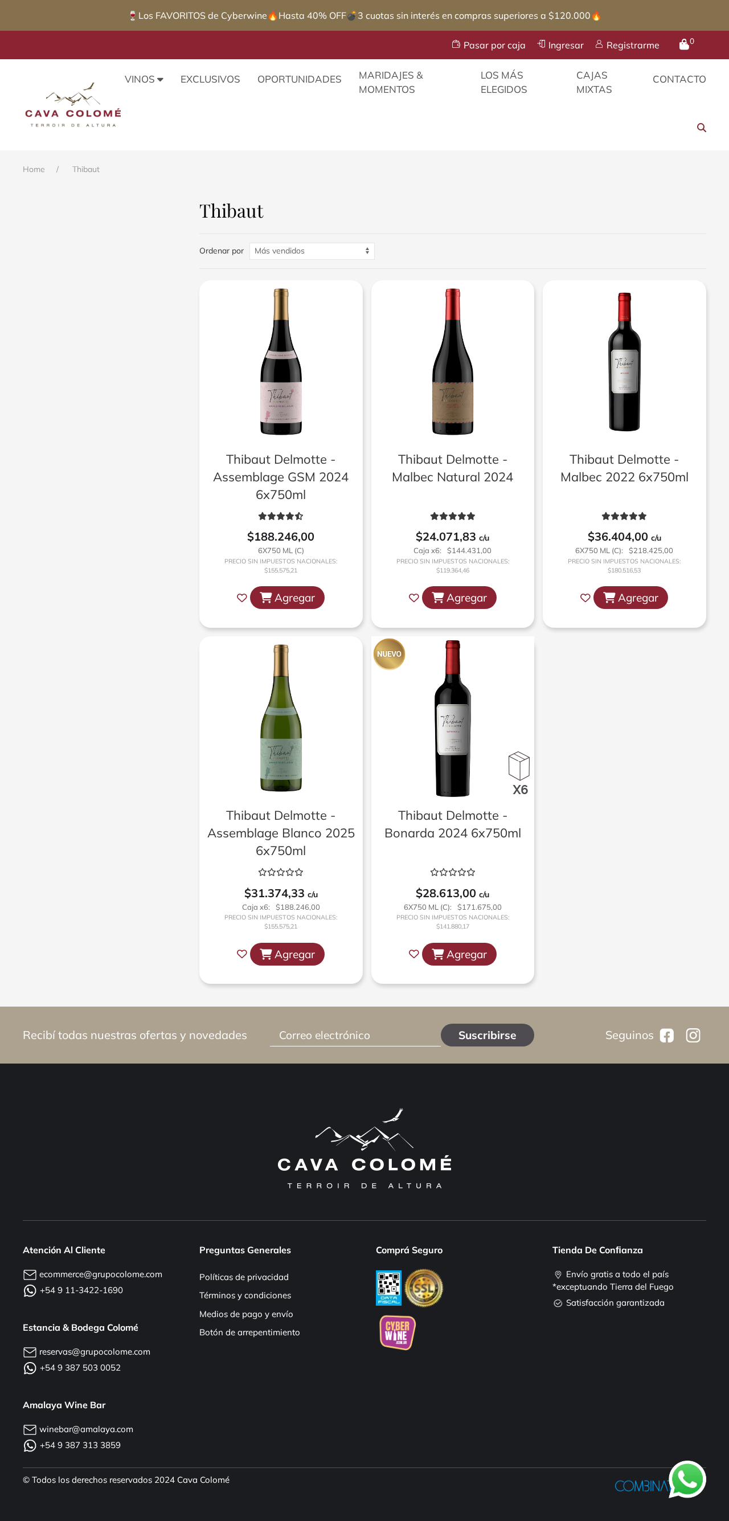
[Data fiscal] (390, 1287)
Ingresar (566, 45)
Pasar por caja (495, 45)
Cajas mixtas (594, 82)
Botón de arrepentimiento (249, 1332)
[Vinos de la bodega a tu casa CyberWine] (397, 1331)
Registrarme (633, 45)
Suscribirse (487, 1035)
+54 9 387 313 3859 (80, 1445)
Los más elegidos (504, 82)
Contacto (679, 79)
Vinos (140, 79)
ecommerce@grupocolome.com (100, 1274)
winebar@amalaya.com (86, 1429)
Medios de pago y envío (246, 1314)
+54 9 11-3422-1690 (81, 1290)
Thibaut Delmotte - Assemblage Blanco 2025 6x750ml (281, 832)
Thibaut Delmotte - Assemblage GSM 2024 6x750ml (281, 476)
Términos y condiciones (245, 1295)
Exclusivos (210, 79)
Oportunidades (299, 79)
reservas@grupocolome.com (94, 1351)
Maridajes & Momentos (391, 82)
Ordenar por (221, 251)
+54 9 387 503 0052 (80, 1367)
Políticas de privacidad (244, 1276)
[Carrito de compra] (684, 45)
